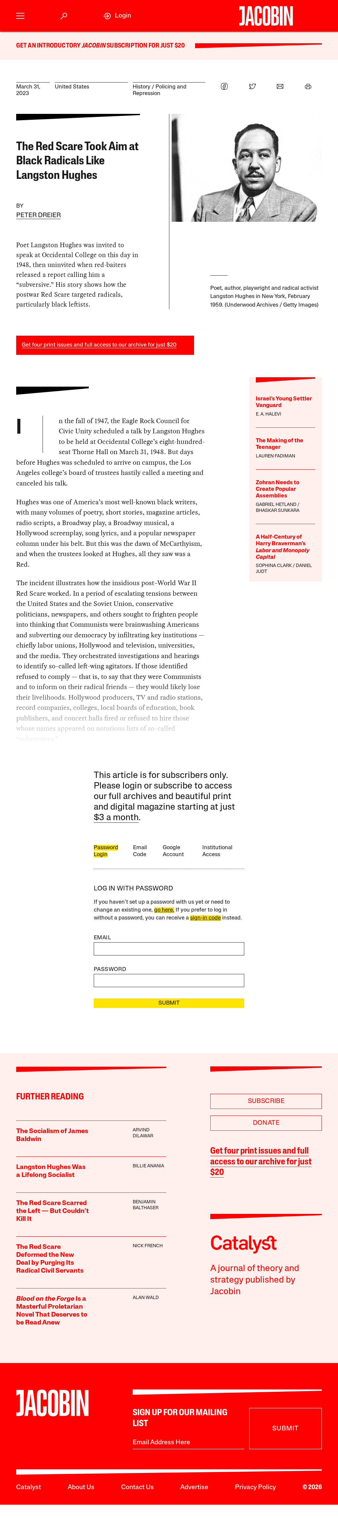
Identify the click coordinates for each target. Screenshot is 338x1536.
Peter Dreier (38, 215)
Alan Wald (146, 1297)
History (142, 87)
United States (72, 87)
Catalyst (28, 1487)
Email (102, 938)
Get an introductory (49, 46)
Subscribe (266, 1101)
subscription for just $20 (145, 46)
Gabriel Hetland (276, 504)
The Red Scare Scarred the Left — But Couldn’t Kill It (52, 1211)
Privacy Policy (255, 1487)
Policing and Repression (159, 90)
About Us (81, 1487)
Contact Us (137, 1487)
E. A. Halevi (268, 414)
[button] (20, 16)
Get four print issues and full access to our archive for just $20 (99, 345)
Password (110, 969)
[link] (117, 16)
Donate (266, 1123)
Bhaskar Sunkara (277, 510)
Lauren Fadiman (275, 456)
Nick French (148, 1246)
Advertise (194, 1487)
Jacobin (94, 46)
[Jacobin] (266, 16)
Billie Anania (148, 1166)
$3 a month (116, 818)
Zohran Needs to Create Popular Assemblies (277, 489)
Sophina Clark (274, 565)
